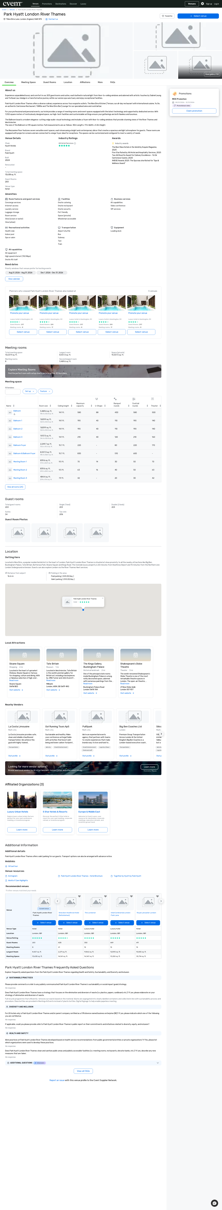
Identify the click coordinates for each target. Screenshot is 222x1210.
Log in (216, 4)
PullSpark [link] (87, 726)
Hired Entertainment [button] (60, 747)
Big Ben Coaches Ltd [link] (130, 726)
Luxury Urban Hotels (17, 812)
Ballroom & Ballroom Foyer (24, 453)
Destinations (60, 4)
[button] (66, 50)
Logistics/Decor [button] (104, 747)
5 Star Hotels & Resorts (55, 812)
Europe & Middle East (89, 812)
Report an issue (57, 1080)
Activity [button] (48, 747)
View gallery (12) (212, 74)
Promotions (47, 4)
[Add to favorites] (79, 896)
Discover (73, 4)
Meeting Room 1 (20, 462)
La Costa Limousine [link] (18, 726)
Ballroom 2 (17, 429)
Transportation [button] (13, 747)
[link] (22, 717)
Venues (36, 4)
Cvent (4, 10)
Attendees (9, 388)
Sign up (209, 4)
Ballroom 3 (17, 437)
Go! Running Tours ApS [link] (57, 726)
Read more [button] (13, 680)
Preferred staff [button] (87, 750)
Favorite (168, 16)
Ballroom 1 (17, 421)
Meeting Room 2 (20, 470)
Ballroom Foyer (19, 445)
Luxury (83, 4)
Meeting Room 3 (20, 478)
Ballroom (17, 411)
